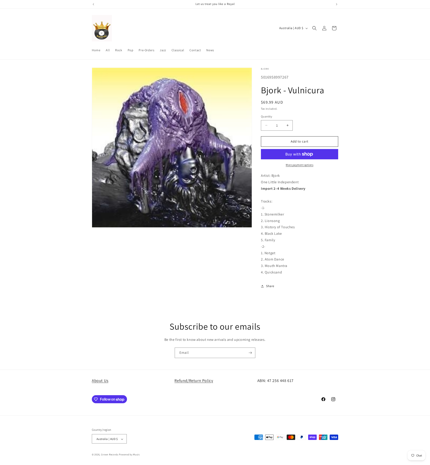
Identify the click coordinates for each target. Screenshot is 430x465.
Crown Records (109, 454)
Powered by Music (129, 454)
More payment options (299, 164)
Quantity (266, 116)
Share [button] (270, 286)
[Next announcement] (337, 4)
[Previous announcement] (93, 4)
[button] (314, 28)
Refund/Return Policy (193, 380)
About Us (100, 380)
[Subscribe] (250, 353)
